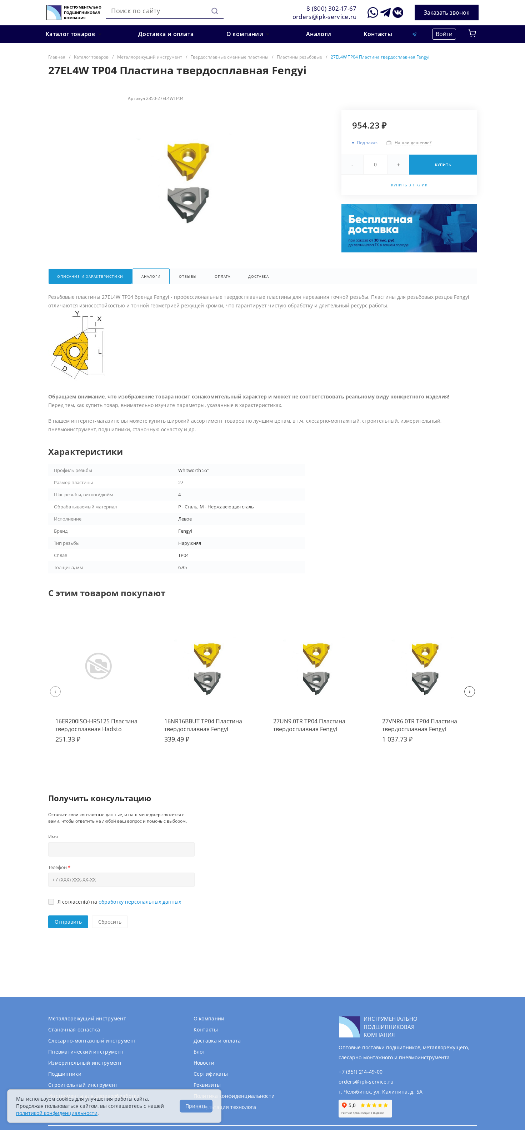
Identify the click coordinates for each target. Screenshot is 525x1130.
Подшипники (64, 1073)
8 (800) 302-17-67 (331, 8)
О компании (209, 1018)
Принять (196, 1106)
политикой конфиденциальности (57, 1113)
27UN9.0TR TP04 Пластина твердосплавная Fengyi (309, 725)
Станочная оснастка (74, 1029)
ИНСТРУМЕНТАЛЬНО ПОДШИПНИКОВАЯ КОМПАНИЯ (82, 12)
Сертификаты (211, 1073)
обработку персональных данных (140, 901)
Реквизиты (207, 1084)
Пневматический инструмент (86, 1051)
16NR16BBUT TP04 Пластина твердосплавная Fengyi (203, 725)
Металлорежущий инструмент (87, 1018)
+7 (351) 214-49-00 (360, 1071)
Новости (204, 1062)
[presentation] (55, 691)
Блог (199, 1051)
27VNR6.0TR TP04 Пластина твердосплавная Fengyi (419, 725)
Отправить (68, 921)
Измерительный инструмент (85, 1062)
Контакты (206, 1029)
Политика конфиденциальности (234, 1096)
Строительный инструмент (83, 1084)
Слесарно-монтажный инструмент (92, 1040)
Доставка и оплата (217, 1040)
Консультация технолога (225, 1107)
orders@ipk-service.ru (324, 16)
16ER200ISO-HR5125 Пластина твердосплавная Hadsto (96, 725)
